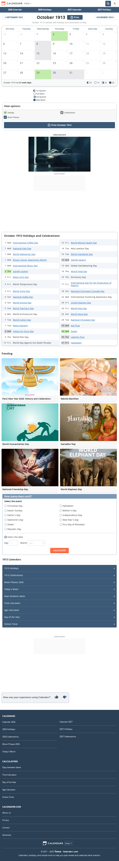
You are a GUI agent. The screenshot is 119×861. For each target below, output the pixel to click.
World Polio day (79, 308)
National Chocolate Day (83, 319)
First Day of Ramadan (74, 524)
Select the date (15, 536)
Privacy (5, 820)
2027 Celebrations (68, 736)
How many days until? (18, 496)
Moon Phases (13, 117)
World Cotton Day (22, 319)
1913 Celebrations (13, 575)
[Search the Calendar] (108, 3)
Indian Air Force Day (23, 331)
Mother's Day (69, 510)
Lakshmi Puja (77, 337)
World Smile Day (21, 291)
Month (24, 542)
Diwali (74, 331)
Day (6, 542)
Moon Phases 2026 (14, 582)
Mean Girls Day (21, 277)
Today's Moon (11, 589)
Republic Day (14, 529)
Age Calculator (11, 610)
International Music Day (25, 265)
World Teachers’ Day (23, 308)
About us (6, 812)
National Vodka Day (23, 296)
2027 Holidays (104, 9)
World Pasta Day (79, 314)
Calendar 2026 (8, 722)
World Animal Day (22, 302)
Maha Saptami (20, 325)
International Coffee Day (25, 242)
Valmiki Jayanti (78, 259)
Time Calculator (12, 603)
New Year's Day (71, 519)
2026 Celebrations (10, 736)
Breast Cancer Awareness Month (30, 259)
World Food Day (79, 271)
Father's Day (13, 515)
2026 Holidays (44, 9)
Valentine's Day (15, 519)
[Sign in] (114, 3)
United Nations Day (81, 302)
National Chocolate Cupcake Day (87, 291)
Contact (6, 827)
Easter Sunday (14, 510)
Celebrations (69, 112)
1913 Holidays (11, 568)
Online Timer (11, 624)
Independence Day (72, 515)
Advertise (6, 835)
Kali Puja (75, 325)
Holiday (11, 112)
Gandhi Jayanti (20, 271)
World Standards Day (82, 254)
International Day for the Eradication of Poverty (91, 284)
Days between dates (14, 596)
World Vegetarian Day (24, 254)
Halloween (76, 342)
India (26, 3)
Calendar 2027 (66, 721)
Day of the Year (12, 617)
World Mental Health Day (84, 242)
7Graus (58, 851)
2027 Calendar (75, 9)
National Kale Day (22, 248)
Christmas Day (14, 505)
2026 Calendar (15, 9)
